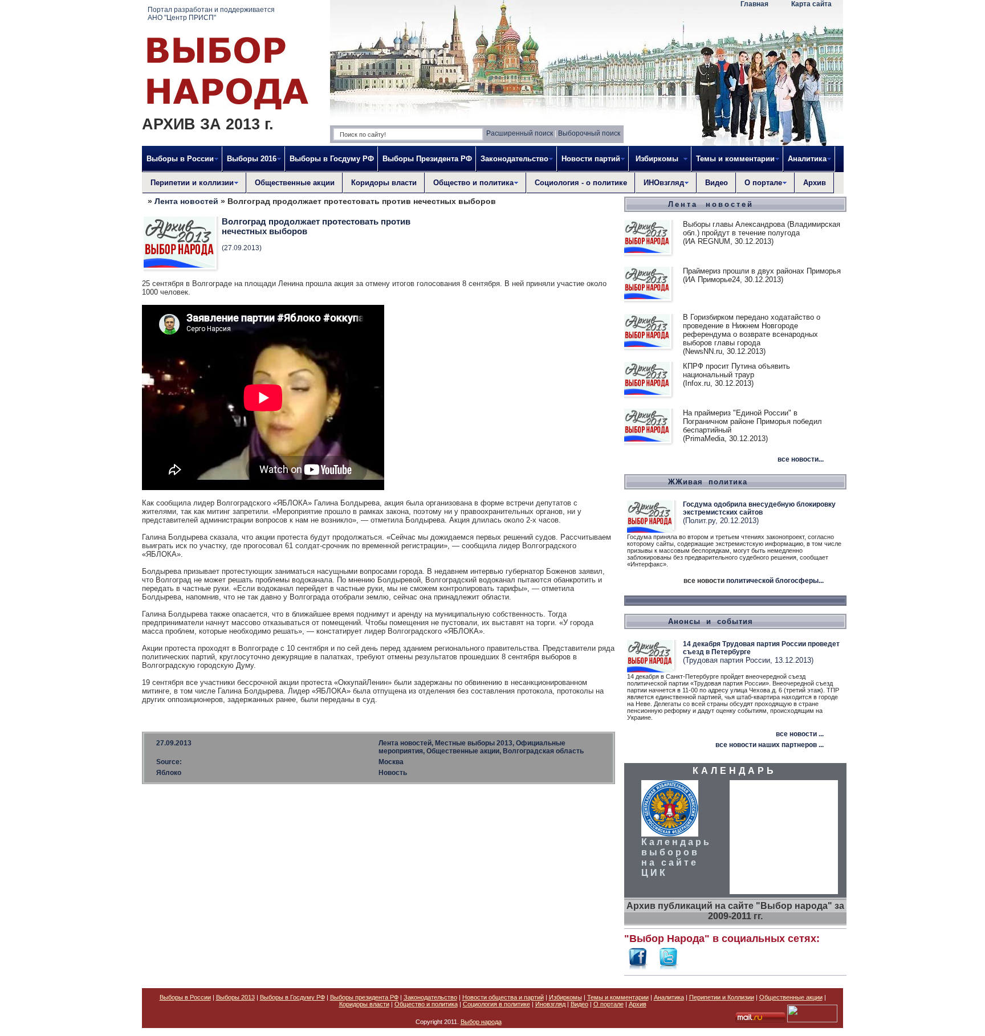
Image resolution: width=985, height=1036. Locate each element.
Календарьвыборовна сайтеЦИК (676, 857)
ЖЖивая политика (707, 482)
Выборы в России (185, 997)
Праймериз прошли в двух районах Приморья (762, 271)
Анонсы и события (710, 621)
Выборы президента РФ (364, 997)
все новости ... (800, 734)
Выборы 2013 (235, 997)
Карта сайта (811, 4)
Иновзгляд (550, 1004)
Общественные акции (295, 182)
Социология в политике (496, 1004)
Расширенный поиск (519, 133)
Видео (716, 182)
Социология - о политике (581, 182)
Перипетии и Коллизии (721, 997)
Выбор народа (481, 1021)
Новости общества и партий (503, 997)
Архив (814, 182)
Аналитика (669, 997)
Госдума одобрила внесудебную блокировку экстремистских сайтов (759, 508)
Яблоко (168, 773)
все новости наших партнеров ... (769, 745)
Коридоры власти (384, 182)
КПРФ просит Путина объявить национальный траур (736, 370)
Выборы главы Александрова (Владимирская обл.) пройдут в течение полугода (761, 228)
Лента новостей (186, 201)
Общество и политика (426, 1004)
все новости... (801, 459)
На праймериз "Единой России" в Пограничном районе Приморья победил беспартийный (752, 421)
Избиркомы (565, 997)
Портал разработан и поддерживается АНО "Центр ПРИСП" (211, 14)
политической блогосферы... (775, 581)
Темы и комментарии (618, 997)
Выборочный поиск (589, 133)
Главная (754, 4)
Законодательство (430, 997)
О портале (608, 1004)
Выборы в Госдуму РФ (332, 158)
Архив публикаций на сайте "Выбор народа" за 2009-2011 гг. (735, 911)
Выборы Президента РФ (427, 158)
